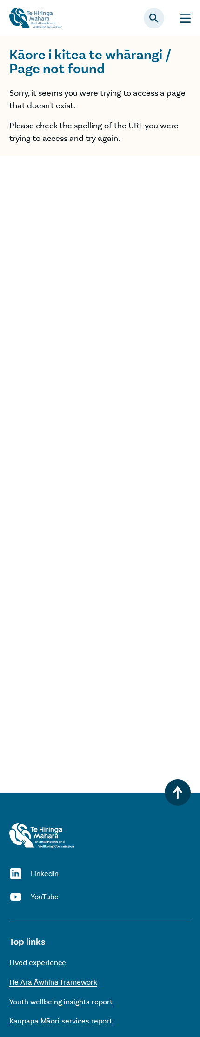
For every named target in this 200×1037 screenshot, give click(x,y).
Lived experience (37, 962)
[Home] (41, 835)
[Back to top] (178, 792)
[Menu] (185, 18)
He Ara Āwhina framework (53, 982)
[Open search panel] (154, 18)
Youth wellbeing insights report (61, 1001)
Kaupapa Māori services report (60, 1020)
